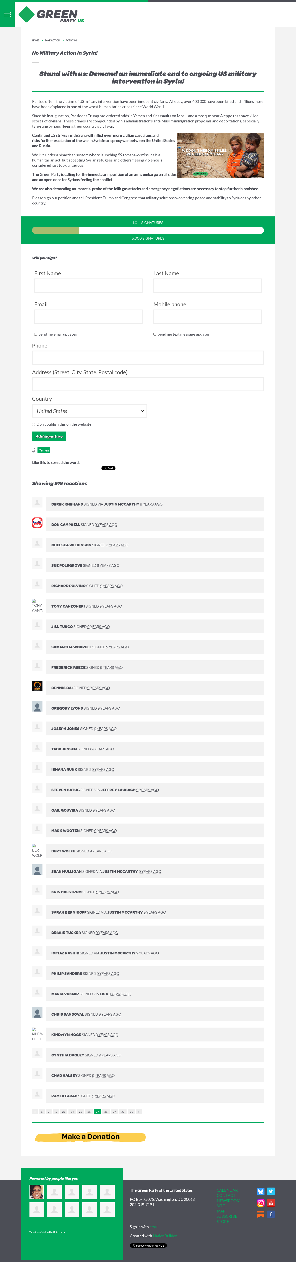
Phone (39, 345)
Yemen (44, 450)
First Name (47, 273)
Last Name (166, 273)
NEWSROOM (228, 1200)
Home (35, 40)
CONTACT (226, 1195)
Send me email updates (59, 334)
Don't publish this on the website (64, 424)
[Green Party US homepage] (51, 14)
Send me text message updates (185, 334)
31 (131, 1111)
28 (105, 1111)
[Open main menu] (7, 14)
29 (114, 1111)
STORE (223, 1221)
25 (80, 1111)
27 (97, 1111)
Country (42, 398)
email (154, 1226)
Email (40, 304)
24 (72, 1111)
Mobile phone (169, 304)
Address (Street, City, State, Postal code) (80, 372)
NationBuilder (165, 1235)
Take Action (52, 40)
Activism (71, 40)
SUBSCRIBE (227, 1216)
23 (63, 1111)
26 (89, 1111)
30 (122, 1111)
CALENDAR (227, 1190)
